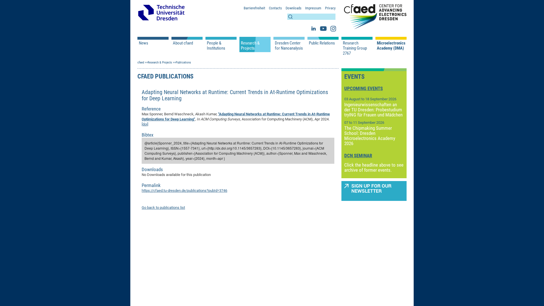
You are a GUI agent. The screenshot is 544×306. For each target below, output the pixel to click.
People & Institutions (216, 46)
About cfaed (183, 43)
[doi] (145, 124)
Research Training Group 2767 (355, 48)
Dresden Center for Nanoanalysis (289, 46)
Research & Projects (250, 46)
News (143, 43)
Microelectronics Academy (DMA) (391, 46)
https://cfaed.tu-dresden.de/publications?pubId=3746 (184, 190)
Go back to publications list (163, 207)
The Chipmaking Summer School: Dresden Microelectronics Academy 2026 (369, 135)
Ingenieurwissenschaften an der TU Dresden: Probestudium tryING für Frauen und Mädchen (373, 110)
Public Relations (322, 43)
